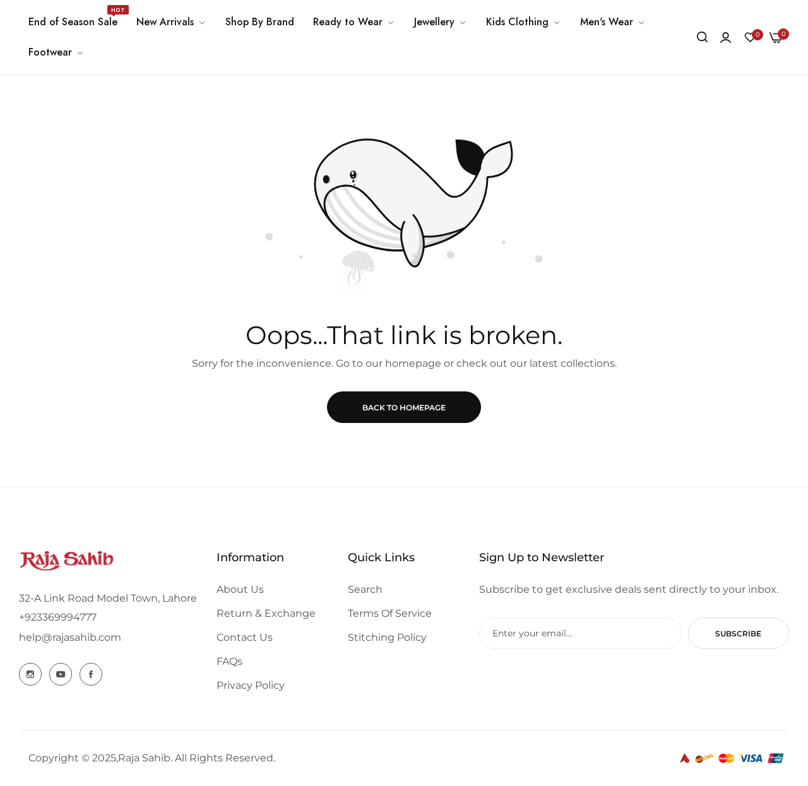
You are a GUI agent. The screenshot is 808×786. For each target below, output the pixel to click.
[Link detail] (30, 674)
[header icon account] (725, 37)
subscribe (738, 633)
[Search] (702, 37)
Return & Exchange (266, 613)
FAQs (229, 661)
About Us (240, 589)
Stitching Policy (387, 637)
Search (365, 589)
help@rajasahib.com (70, 637)
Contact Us (245, 637)
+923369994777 (58, 617)
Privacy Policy (251, 685)
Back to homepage (404, 407)
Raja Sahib (144, 758)
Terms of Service (390, 613)
